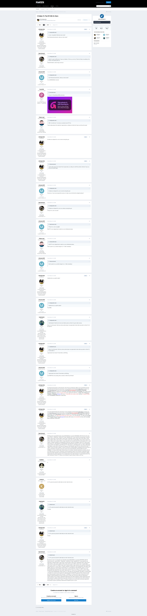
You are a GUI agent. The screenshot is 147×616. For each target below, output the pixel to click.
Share (79, 19)
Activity (57, 6)
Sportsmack (42, 53)
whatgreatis (43, 19)
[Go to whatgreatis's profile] (38, 20)
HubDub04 (41, 317)
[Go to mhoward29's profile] (41, 77)
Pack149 (42, 89)
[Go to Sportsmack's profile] (41, 59)
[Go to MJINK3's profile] (41, 465)
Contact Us (73, 614)
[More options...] (89, 29)
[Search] (110, 6)
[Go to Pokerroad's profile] (41, 123)
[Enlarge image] (59, 104)
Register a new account (51, 600)
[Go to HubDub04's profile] (41, 323)
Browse (52, 6)
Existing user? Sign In (100, 2)
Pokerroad (41, 117)
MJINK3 (42, 459)
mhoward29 (42, 71)
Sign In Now (76, 600)
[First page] (37, 25)
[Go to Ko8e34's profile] (41, 486)
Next (48, 24)
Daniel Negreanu (46, 6)
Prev (40, 24)
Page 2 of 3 (55, 24)
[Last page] (50, 25)
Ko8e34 (42, 479)
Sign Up (108, 2)
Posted (51, 29)
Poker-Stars (80, 388)
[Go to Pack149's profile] (41, 95)
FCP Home (39, 6)
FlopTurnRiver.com (52, 390)
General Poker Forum (51, 20)
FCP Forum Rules (97, 22)
